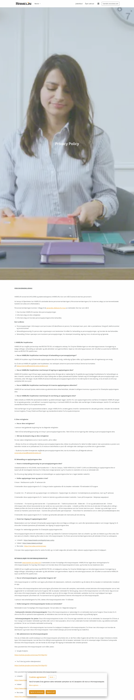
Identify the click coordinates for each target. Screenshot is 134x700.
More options (33, 685)
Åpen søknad (89, 4)
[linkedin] (98, 3)
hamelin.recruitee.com (110, 4)
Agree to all (51, 692)
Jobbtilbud (79, 4)
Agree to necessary (36, 692)
